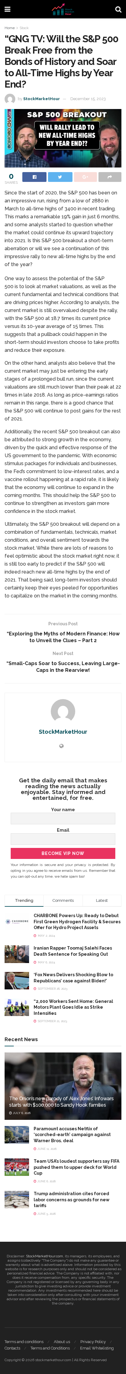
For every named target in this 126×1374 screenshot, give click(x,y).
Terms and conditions (24, 1341)
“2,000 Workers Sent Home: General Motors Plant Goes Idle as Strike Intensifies (73, 1007)
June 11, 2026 (46, 1148)
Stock (24, 28)
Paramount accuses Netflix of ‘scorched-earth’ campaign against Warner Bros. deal (72, 1134)
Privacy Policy (93, 1341)
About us (62, 1341)
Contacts (12, 1348)
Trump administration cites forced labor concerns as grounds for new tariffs (71, 1199)
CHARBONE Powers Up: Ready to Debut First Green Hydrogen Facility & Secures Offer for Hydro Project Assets (77, 921)
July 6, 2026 (21, 1113)
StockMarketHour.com (44, 1256)
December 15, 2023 (88, 98)
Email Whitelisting (97, 1348)
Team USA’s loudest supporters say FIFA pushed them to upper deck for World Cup (76, 1167)
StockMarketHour (41, 98)
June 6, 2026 (46, 1181)
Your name (63, 809)
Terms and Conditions (50, 1348)
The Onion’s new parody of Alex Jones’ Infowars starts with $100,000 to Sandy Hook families (61, 1102)
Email (63, 830)
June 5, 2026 (46, 1213)
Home (10, 28)
